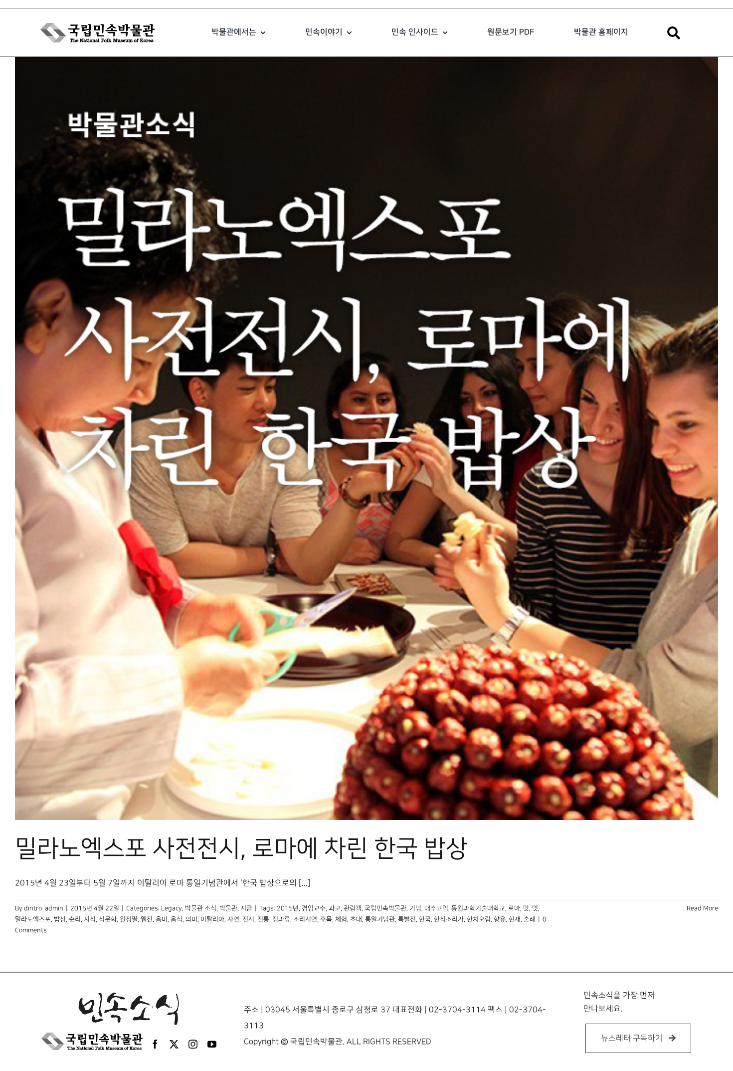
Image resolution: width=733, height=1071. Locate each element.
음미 (162, 919)
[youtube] (211, 1044)
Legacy (171, 908)
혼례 (530, 919)
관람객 (353, 908)
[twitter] (174, 1044)
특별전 (407, 919)
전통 (263, 919)
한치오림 (479, 919)
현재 (515, 919)
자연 (233, 919)
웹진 (147, 919)
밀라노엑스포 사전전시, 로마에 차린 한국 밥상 (241, 849)
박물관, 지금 (235, 908)
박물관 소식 (200, 908)
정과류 (281, 919)
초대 (356, 919)
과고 (335, 908)
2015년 (288, 908)
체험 (341, 919)
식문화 (108, 919)
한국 (425, 919)
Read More (702, 908)
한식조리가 (449, 919)
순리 (75, 919)
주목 (326, 919)
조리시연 (305, 919)
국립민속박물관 (385, 908)
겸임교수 (314, 908)
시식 (90, 919)
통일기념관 (380, 919)
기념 (415, 908)
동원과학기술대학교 (478, 908)
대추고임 (436, 908)
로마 (514, 908)
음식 (177, 919)
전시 (248, 919)
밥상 (60, 919)
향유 (500, 919)
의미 (191, 919)
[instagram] (192, 1044)
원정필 (129, 919)
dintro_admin (43, 908)
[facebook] (155, 1044)
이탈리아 (212, 919)
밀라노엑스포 (33, 919)
